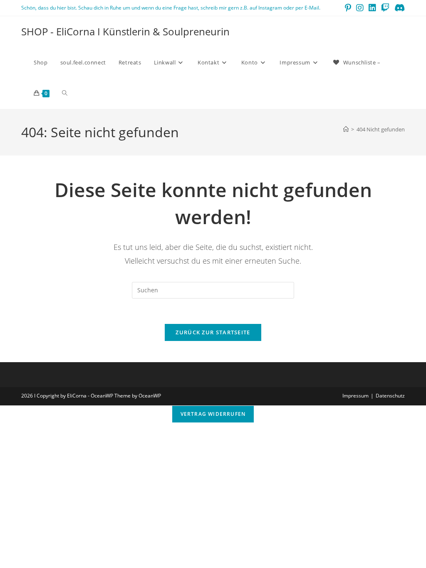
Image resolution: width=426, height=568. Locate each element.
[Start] (346, 129)
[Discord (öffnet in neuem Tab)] (398, 8)
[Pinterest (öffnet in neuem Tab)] (348, 8)
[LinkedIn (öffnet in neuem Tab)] (372, 8)
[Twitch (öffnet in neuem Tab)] (385, 8)
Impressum (355, 395)
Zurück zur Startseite (213, 332)
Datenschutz (390, 395)
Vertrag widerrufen (213, 413)
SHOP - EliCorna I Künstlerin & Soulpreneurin (125, 31)
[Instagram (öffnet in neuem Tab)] (360, 8)
